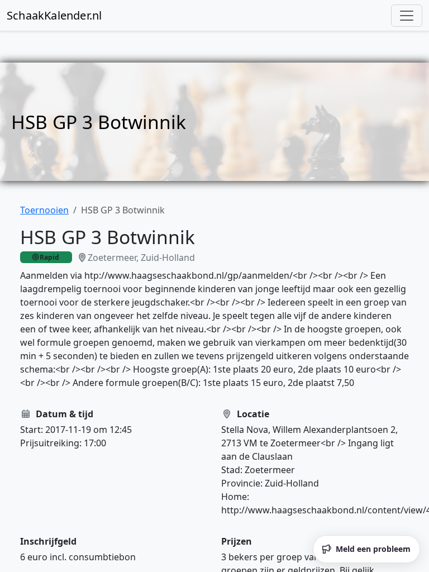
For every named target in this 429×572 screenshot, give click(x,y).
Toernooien (44, 210)
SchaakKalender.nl (54, 15)
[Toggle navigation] (406, 15)
